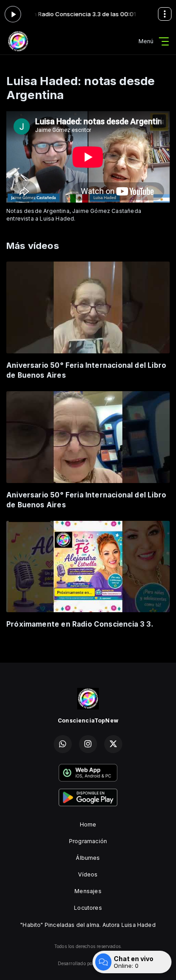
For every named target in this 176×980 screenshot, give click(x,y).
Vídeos (87, 874)
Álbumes (88, 857)
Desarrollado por (76, 963)
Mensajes (87, 891)
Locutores (88, 907)
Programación (88, 841)
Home (88, 824)
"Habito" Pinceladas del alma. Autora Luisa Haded (88, 924)
